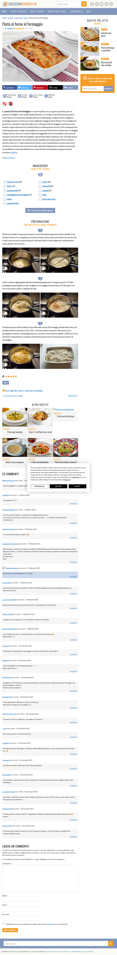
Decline (58, 486)
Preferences (39, 486)
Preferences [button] (66, 480)
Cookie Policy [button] (76, 477)
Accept (77, 486)
